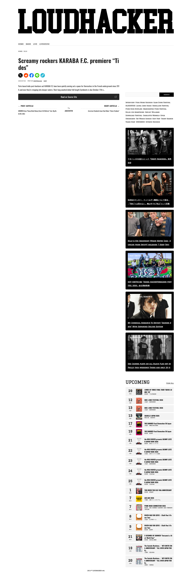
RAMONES (134, 133)
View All (170, 383)
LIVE (35, 44)
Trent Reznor (167, 119)
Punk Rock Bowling (134, 109)
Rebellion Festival (160, 106)
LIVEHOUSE (44, 44)
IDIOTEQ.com (37, 81)
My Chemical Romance (141, 297)
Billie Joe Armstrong (135, 112)
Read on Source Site (69, 97)
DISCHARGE (140, 122)
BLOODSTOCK (130, 106)
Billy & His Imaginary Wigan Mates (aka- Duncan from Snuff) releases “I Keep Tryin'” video (149, 244)
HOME (21, 44)
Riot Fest (156, 119)
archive (69, 111)
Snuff (133, 215)
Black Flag (135, 338)
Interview (130, 102)
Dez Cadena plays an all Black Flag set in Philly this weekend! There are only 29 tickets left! (149, 367)
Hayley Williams (152, 112)
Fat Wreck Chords (144, 119)
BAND (28, 44)
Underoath (130, 119)
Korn (132, 174)
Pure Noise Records (144, 102)
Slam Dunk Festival (161, 102)
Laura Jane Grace (144, 106)
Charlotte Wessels (151, 115)
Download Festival (134, 115)
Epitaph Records (153, 122)
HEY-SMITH (135, 256)
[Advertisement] (68, 135)
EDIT (45, 81)
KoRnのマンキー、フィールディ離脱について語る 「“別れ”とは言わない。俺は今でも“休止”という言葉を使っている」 (149, 203)
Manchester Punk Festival (154, 109)
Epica (162, 115)
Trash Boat (130, 122)
